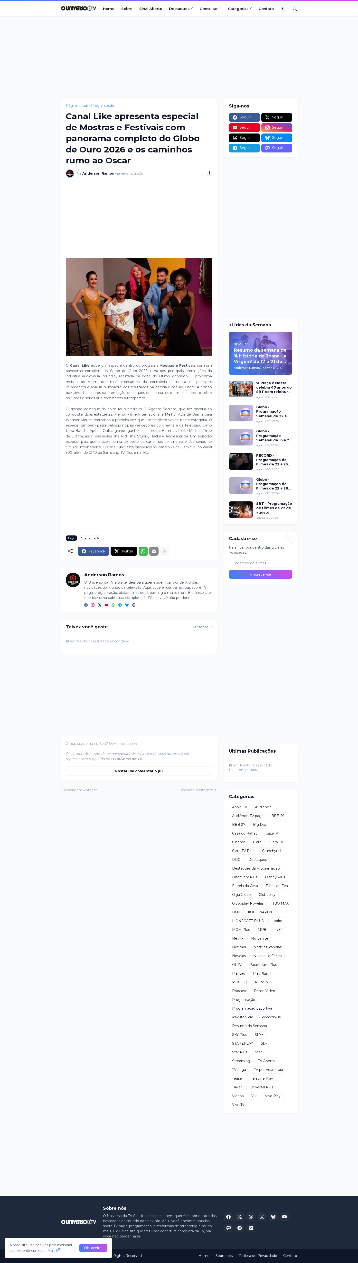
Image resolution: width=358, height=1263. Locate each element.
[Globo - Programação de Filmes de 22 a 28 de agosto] (241, 485)
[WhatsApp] (143, 551)
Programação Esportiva (252, 1008)
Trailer (237, 1087)
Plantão (238, 973)
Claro (257, 842)
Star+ (259, 1052)
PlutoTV (261, 982)
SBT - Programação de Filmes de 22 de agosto (274, 508)
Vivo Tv (238, 1105)
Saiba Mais (46, 1250)
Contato (266, 8)
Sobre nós (224, 1256)
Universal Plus (261, 1087)
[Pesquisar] (293, 9)
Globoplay (267, 894)
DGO (236, 859)
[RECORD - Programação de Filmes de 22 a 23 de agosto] (241, 461)
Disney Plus (275, 877)
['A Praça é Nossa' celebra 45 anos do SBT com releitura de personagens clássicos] (241, 389)
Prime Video (264, 991)
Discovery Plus (244, 877)
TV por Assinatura (268, 1069)
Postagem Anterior (80, 790)
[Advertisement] (179, 58)
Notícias (239, 947)
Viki (254, 1096)
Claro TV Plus (243, 851)
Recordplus (271, 1017)
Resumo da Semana (249, 1026)
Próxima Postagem (197, 790)
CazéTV (271, 833)
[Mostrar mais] (164, 551)
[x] (239, 1216)
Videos (238, 1096)
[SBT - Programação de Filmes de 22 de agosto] (241, 509)
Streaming (241, 1061)
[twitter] (99, 605)
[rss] (250, 1228)
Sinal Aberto (150, 8)
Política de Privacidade (258, 1256)
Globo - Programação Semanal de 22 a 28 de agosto (274, 411)
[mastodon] (228, 1228)
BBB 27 (238, 824)
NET (279, 929)
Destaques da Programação (256, 868)
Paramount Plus (263, 964)
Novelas (239, 956)
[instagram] (92, 605)
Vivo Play (273, 1096)
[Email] (154, 551)
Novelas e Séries (268, 956)
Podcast (239, 991)
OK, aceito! (93, 1248)
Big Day (260, 824)
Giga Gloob (241, 894)
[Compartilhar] (208, 173)
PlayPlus (260, 973)
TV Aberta (266, 1061)
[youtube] (106, 605)
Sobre (126, 8)
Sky (264, 1043)
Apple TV (239, 807)
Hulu (236, 912)
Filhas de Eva (277, 886)
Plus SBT (239, 982)
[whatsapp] (113, 605)
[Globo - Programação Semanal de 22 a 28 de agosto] (241, 413)
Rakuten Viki (243, 1017)
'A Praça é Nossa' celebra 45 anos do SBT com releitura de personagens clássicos (274, 387)
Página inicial (77, 105)
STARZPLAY (242, 1043)
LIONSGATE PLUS (248, 921)
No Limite (259, 938)
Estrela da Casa (245, 886)
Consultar (209, 8)
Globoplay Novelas (248, 903)
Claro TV (276, 842)
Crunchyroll (271, 851)
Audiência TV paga (248, 816)
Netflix (237, 938)
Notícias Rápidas (268, 947)
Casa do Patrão (245, 833)
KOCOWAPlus (260, 912)
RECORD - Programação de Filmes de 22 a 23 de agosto (272, 460)
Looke (277, 921)
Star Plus (239, 1052)
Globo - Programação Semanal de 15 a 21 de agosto (273, 435)
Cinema (238, 842)
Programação (102, 105)
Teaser (237, 1078)
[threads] (133, 605)
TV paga (239, 1069)
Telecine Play (262, 1078)
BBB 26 (277, 816)
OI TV (237, 964)
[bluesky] (127, 605)
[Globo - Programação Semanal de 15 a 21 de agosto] (241, 437)
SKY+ (259, 1034)
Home (108, 8)
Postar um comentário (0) (139, 771)
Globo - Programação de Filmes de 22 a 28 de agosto (272, 484)
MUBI (263, 929)
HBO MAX (280, 903)
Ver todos (200, 627)
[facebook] (86, 605)
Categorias (238, 8)
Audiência (263, 807)
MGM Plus (241, 929)
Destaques (179, 8)
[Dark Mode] (284, 9)
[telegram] (120, 605)
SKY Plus (239, 1034)
